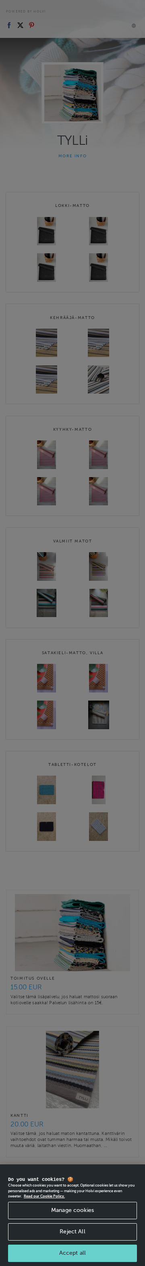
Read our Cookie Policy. (44, 1196)
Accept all (72, 1253)
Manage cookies (72, 1210)
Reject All (72, 1231)
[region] (72, 1215)
